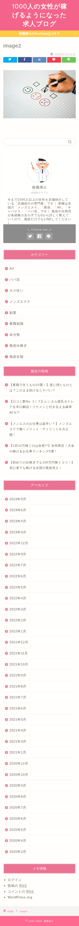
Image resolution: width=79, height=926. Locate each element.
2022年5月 (17, 587)
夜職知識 (16, 323)
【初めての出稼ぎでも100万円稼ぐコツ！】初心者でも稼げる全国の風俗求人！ (42, 465)
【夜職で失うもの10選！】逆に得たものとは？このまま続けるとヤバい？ (41, 387)
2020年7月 (17, 807)
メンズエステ (20, 301)
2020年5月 (17, 829)
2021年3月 (17, 741)
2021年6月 (17, 708)
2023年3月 (17, 532)
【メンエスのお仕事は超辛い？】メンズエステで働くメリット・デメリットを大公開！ (40, 429)
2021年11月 (18, 653)
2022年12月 (18, 543)
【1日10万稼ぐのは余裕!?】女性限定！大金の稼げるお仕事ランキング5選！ (41, 448)
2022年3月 (17, 609)
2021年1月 (17, 752)
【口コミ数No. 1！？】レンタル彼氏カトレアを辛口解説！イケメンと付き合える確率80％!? (41, 407)
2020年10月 (18, 774)
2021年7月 (17, 697)
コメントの (21, 891)
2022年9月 (17, 554)
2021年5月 (17, 719)
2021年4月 (17, 730)
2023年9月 (17, 499)
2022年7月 (17, 565)
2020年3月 (17, 851)
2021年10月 (18, 664)
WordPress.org (20, 897)
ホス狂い (16, 290)
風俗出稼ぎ (18, 345)
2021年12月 (18, 642)
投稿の (17, 885)
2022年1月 (17, 631)
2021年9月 (17, 675)
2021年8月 (17, 686)
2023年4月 (17, 521)
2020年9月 (17, 785)
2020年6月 (17, 818)
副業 (12, 312)
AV (11, 268)
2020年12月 (18, 763)
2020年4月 (17, 840)
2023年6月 (17, 510)
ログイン (15, 880)
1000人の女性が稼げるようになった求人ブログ (39, 14)
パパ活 (14, 279)
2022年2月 (17, 620)
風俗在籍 (16, 356)
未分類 (14, 334)
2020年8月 (17, 796)
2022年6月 (17, 576)
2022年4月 (17, 598)
